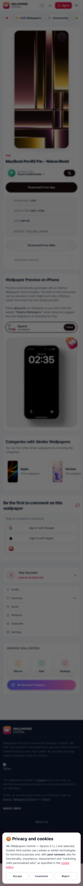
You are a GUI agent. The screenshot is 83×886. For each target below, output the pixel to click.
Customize (41, 876)
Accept (17, 876)
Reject (65, 876)
